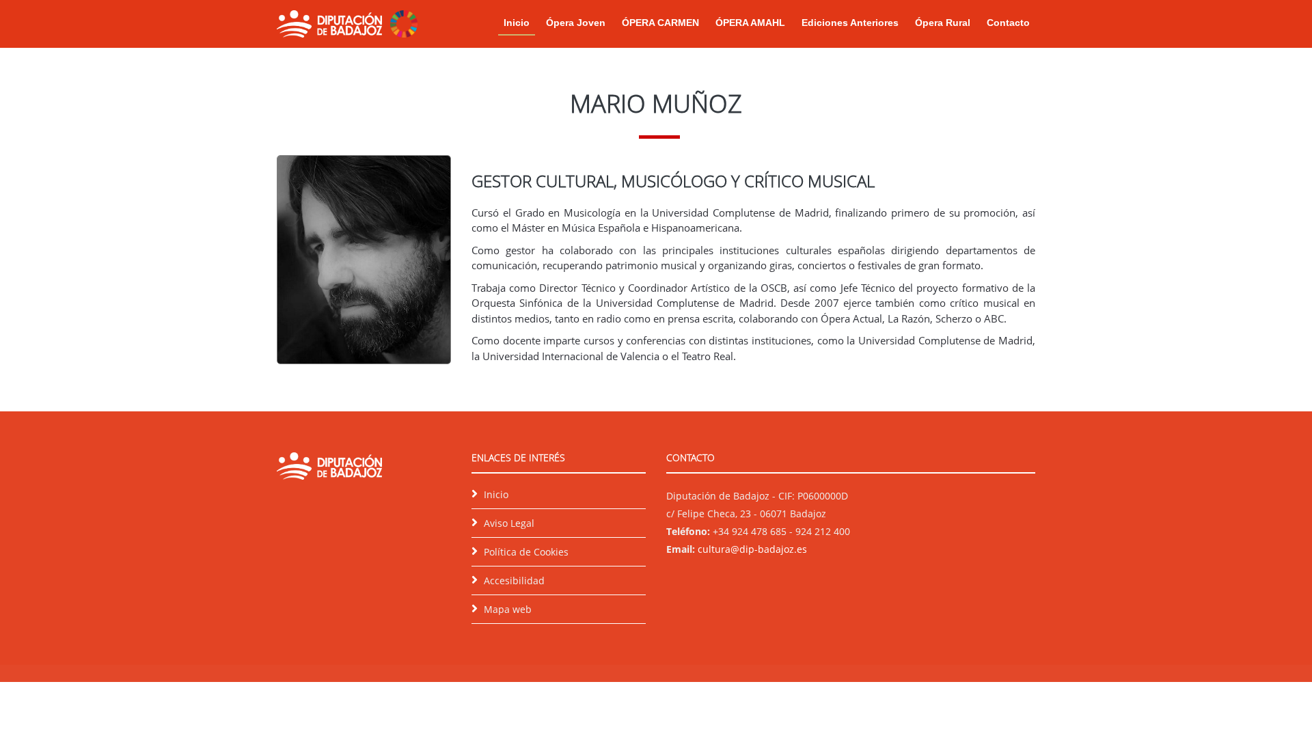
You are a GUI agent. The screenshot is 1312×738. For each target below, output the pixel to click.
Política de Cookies (526, 551)
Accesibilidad (514, 580)
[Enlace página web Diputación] (329, 468)
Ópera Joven (575, 22)
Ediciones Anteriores (850, 22)
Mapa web (508, 609)
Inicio (517, 22)
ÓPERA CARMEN (660, 22)
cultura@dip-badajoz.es (752, 549)
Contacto (1008, 22)
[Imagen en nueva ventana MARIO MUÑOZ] (364, 258)
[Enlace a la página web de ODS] (404, 22)
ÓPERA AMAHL (750, 22)
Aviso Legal (509, 523)
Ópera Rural (942, 22)
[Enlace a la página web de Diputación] (329, 22)
